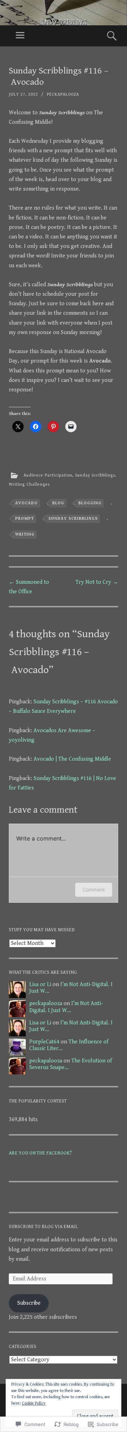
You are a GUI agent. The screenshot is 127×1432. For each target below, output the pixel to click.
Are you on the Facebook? (40, 1153)
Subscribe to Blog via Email (43, 1226)
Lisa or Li (40, 984)
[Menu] (20, 35)
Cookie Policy (34, 1403)
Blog (58, 503)
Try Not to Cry (96, 582)
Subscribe (29, 1303)
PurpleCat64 (44, 1041)
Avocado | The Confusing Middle (72, 759)
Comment (94, 890)
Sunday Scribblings (95, 475)
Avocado (26, 503)
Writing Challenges (29, 484)
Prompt (24, 518)
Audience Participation (48, 475)
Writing (25, 534)
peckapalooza (63, 94)
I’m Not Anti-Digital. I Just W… (66, 1007)
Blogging (90, 503)
